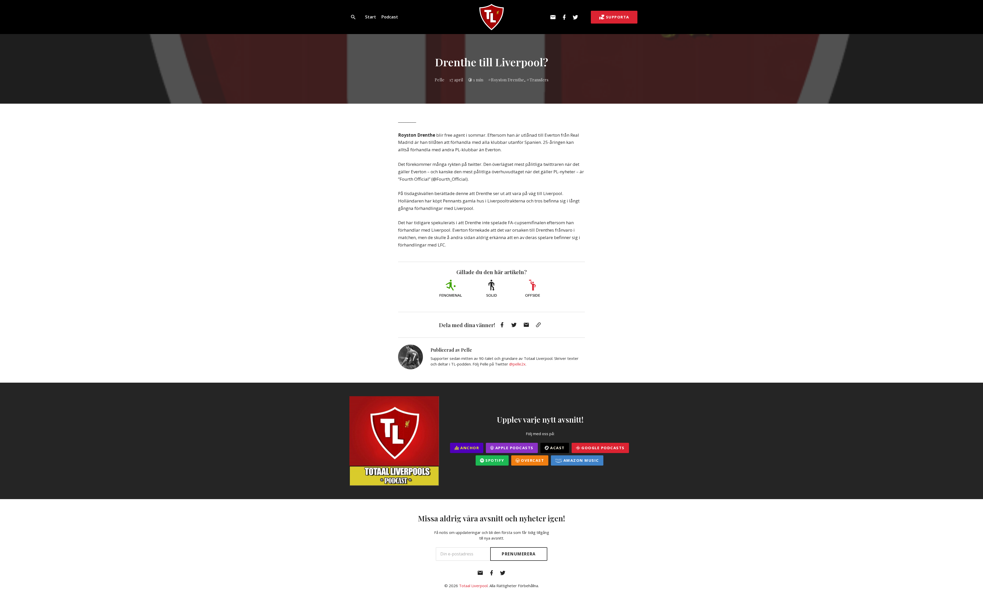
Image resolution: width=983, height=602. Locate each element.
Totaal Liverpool (473, 585)
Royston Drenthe (507, 79)
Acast (557, 447)
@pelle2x (517, 364)
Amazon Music (580, 460)
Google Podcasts (602, 447)
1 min (478, 79)
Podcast (389, 17)
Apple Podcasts (513, 447)
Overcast (532, 460)
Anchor (469, 447)
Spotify (494, 460)
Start (370, 17)
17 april (456, 79)
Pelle (439, 79)
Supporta (617, 16)
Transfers (538, 79)
